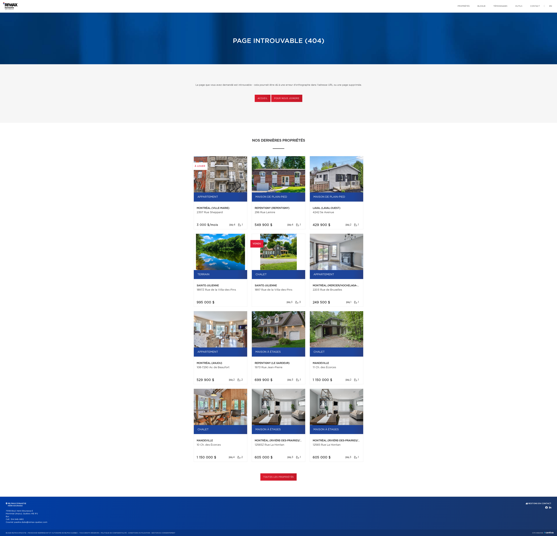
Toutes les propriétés (278, 477)
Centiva (549, 533)
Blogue (481, 6)
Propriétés (464, 6)
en (550, 6)
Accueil (263, 98)
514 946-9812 (17, 519)
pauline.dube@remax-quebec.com (30, 522)
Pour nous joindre (286, 98)
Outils (518, 6)
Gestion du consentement (163, 533)
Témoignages (500, 6)
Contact (535, 6)
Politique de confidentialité (114, 533)
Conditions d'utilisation (139, 533)
